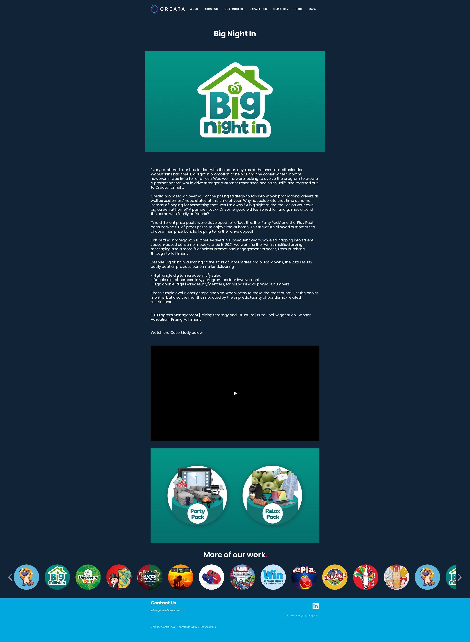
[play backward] (10, 577)
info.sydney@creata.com (167, 610)
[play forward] (459, 577)
